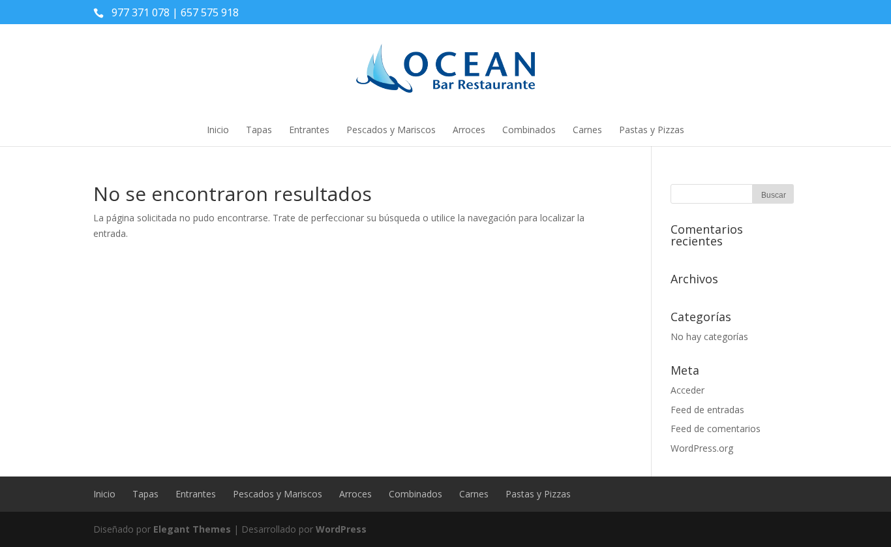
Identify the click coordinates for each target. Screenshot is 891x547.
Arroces (469, 129)
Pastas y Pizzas (651, 129)
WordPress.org (702, 448)
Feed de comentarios (716, 428)
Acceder (687, 390)
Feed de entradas (707, 409)
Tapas (259, 129)
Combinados (529, 129)
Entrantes (309, 129)
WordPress (341, 529)
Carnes (587, 129)
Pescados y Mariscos (391, 129)
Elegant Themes (192, 529)
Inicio (218, 129)
